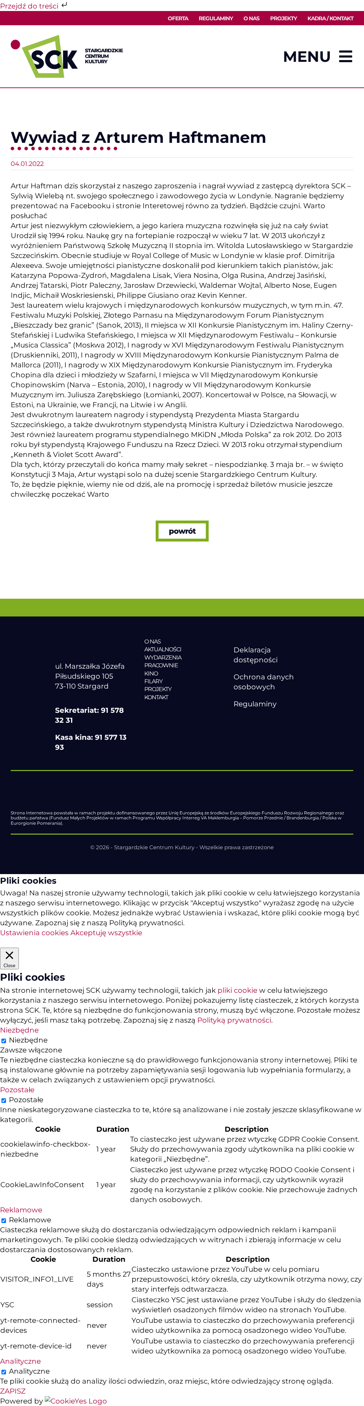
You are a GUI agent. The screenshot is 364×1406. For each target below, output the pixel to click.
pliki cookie (237, 990)
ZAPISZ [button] (13, 1391)
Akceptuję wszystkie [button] (106, 932)
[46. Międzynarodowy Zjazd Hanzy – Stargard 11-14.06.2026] (182, 712)
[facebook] (237, 721)
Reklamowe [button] (21, 1210)
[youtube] (252, 721)
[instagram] (267, 721)
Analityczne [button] (20, 1361)
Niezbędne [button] (19, 1030)
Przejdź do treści (30, 6)
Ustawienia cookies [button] (34, 932)
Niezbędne (28, 1040)
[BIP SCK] (248, 733)
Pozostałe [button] (17, 1090)
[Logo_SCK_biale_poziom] (92, 641)
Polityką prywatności (234, 1020)
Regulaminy (255, 704)
